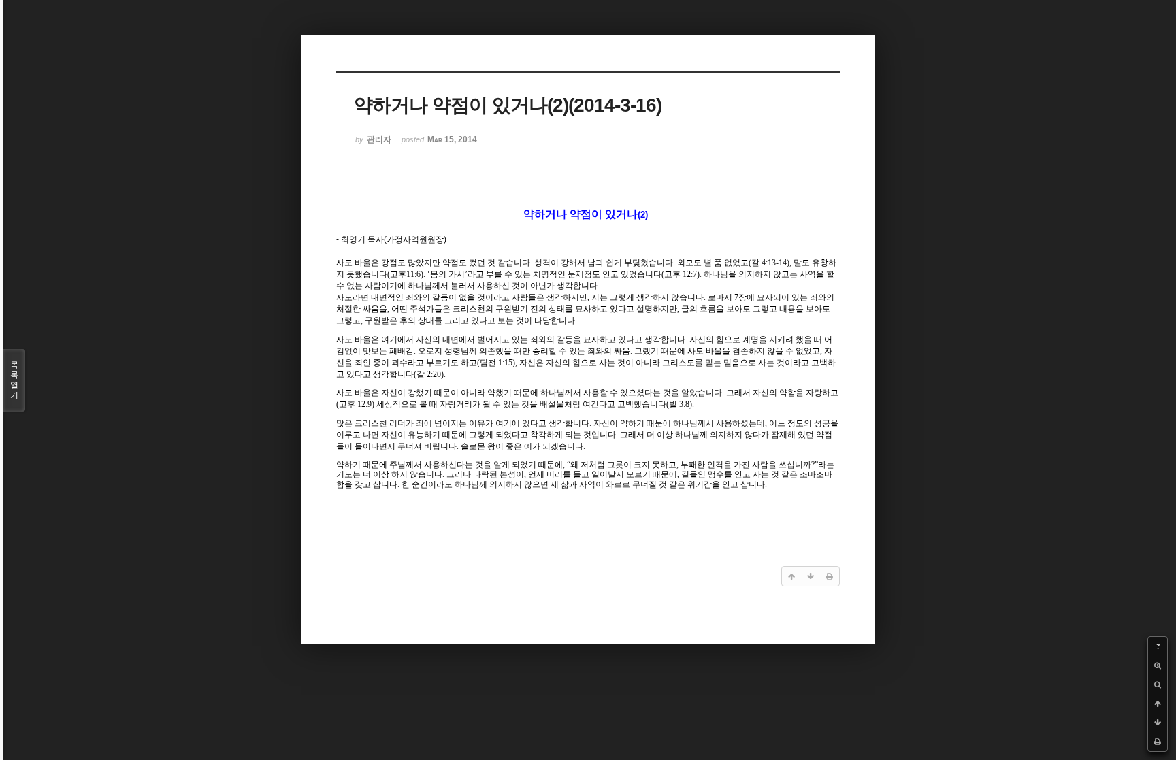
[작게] (1157, 684)
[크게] (1157, 665)
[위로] (1157, 703)
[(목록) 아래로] (1157, 722)
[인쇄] (1157, 741)
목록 (14, 380)
